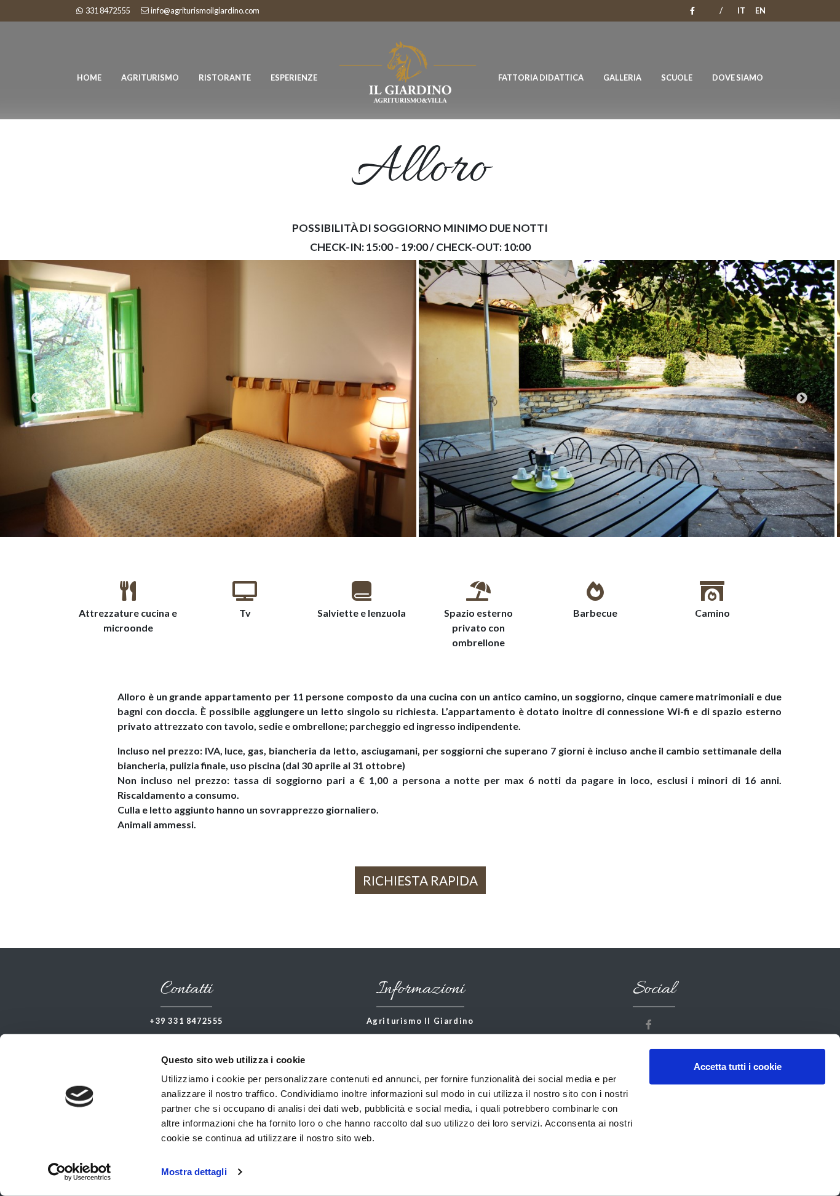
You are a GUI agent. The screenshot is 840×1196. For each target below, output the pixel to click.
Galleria (622, 77)
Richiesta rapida (420, 880)
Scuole (676, 77)
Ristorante (225, 77)
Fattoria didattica (541, 77)
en (760, 10)
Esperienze (294, 77)
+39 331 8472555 (186, 1021)
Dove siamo (737, 77)
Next (821, 398)
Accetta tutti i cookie (738, 1066)
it (741, 10)
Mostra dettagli (194, 1171)
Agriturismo (150, 77)
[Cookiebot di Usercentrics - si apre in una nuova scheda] (79, 1172)
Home (89, 77)
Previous (18, 398)
